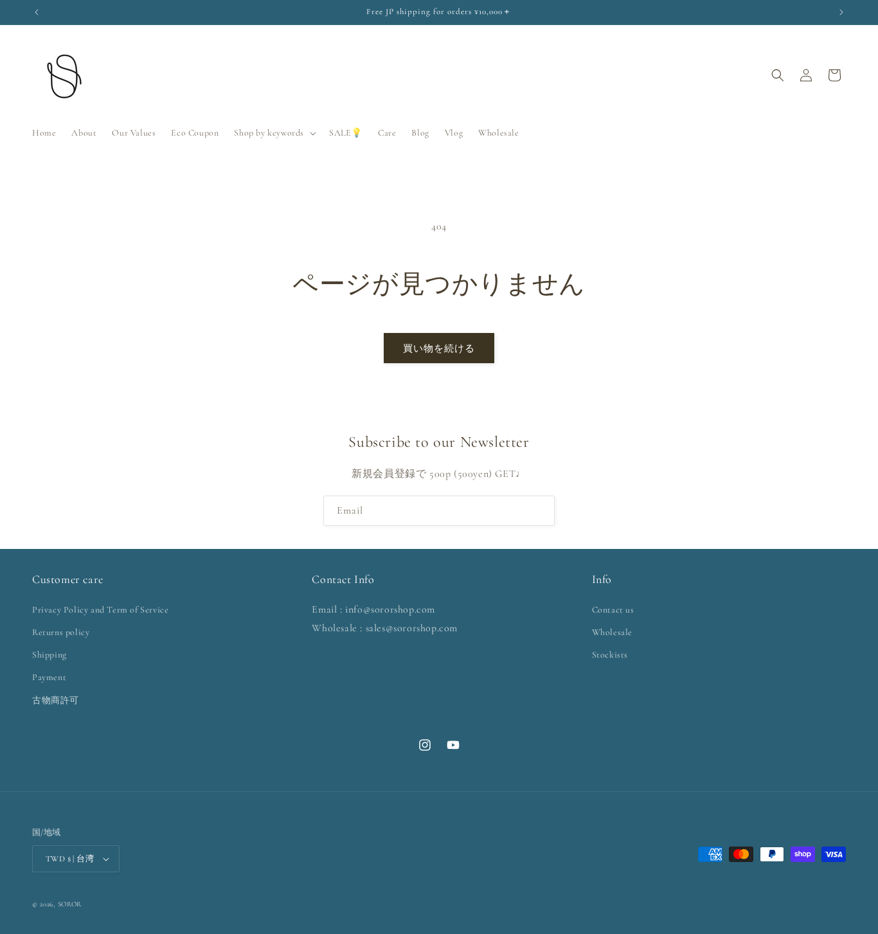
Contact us (613, 609)
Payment (49, 677)
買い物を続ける (439, 348)
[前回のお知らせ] (36, 12)
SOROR (70, 904)
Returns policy (60, 632)
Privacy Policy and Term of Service (100, 609)
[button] (273, 133)
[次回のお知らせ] (841, 12)
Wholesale (612, 632)
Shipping (49, 654)
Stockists (610, 654)
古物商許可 (55, 700)
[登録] (540, 511)
